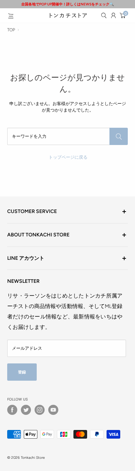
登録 (22, 372)
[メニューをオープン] (10, 15)
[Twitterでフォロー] (26, 410)
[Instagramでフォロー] (40, 410)
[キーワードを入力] (118, 136)
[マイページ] (113, 15)
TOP (11, 29)
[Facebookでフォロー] (12, 410)
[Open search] (103, 15)
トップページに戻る (68, 157)
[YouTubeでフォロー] (53, 410)
